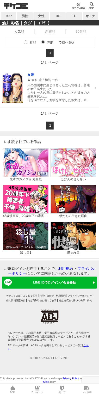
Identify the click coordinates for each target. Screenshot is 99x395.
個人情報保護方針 (15, 300)
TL (74, 16)
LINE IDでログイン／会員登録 (54, 282)
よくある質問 (30, 295)
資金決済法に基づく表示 (72, 300)
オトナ (90, 16)
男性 (25, 16)
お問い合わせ (46, 295)
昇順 (33, 42)
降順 (50, 42)
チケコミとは (13, 295)
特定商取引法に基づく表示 (42, 300)
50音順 (81, 31)
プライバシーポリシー (80, 295)
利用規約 (65, 268)
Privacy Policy (70, 378)
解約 (89, 300)
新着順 (50, 31)
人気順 (19, 31)
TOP (8, 16)
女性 (41, 16)
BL (58, 16)
